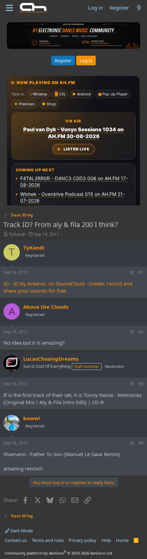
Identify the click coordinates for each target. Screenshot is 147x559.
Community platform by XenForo (59, 553)
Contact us (16, 540)
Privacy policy (82, 540)
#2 (141, 332)
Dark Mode (21, 531)
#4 (141, 443)
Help (106, 540)
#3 (141, 384)
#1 (141, 272)
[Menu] (9, 8)
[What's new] (139, 7)
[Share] (131, 273)
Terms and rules (48, 540)
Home (122, 540)
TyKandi (17, 234)
